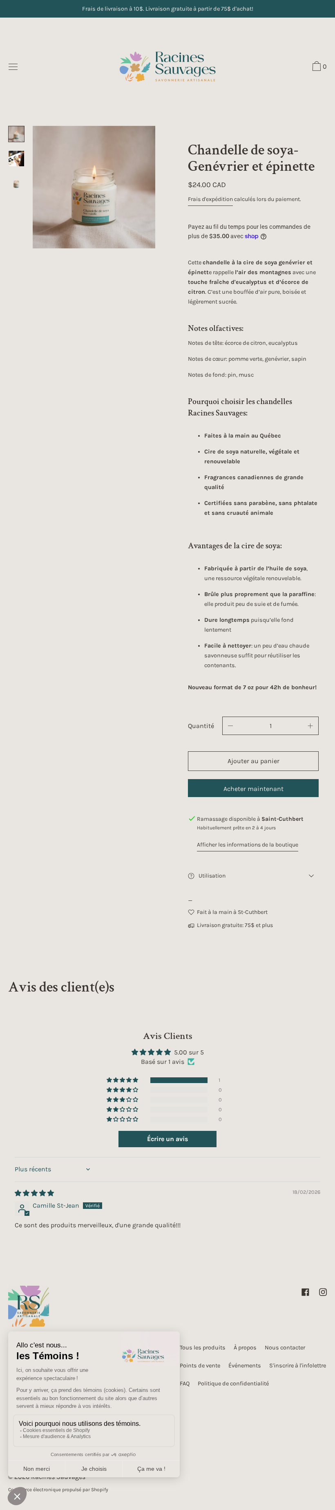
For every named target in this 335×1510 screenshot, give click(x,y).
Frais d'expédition (210, 199)
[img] (34, 1193)
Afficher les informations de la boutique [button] (247, 844)
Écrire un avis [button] (167, 1139)
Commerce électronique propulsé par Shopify (58, 1489)
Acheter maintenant (253, 789)
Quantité (201, 726)
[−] (230, 726)
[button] (318, 67)
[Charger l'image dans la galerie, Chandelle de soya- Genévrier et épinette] (16, 134)
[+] (310, 726)
